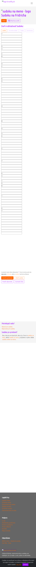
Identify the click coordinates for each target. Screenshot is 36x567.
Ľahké (4, 30)
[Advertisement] (18, 252)
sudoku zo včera (14, 337)
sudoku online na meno (9, 339)
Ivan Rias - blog (6, 543)
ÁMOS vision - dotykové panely (11, 541)
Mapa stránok (6, 530)
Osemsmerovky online (8, 504)
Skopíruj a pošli (14, 20)
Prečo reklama (6, 526)
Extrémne (30, 30)
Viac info (18, 564)
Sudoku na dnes (6, 506)
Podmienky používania (8, 522)
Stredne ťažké (13, 30)
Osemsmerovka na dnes (9, 510)
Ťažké (22, 30)
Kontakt (4, 528)
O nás (3, 521)
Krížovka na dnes (7, 508)
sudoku (17, 274)
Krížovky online (6, 502)
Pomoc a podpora (7, 524)
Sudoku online (6, 500)
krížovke (9, 274)
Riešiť (4, 20)
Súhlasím (25, 564)
